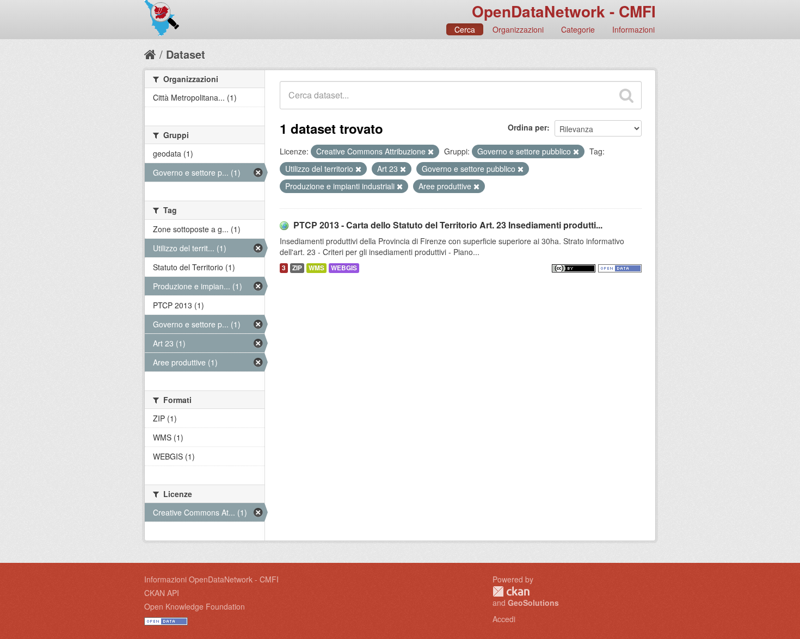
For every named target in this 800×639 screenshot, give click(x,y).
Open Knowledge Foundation (194, 606)
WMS (316, 267)
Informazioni (633, 29)
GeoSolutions (533, 602)
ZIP (297, 267)
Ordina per (527, 127)
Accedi (504, 618)
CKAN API (161, 592)
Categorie (578, 29)
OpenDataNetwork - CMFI (564, 11)
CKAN (511, 591)
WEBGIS (344, 267)
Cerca (464, 29)
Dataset (185, 54)
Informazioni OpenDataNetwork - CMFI (211, 579)
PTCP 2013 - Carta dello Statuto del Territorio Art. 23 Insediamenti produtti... (447, 225)
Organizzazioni (518, 29)
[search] (626, 95)
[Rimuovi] (431, 151)
